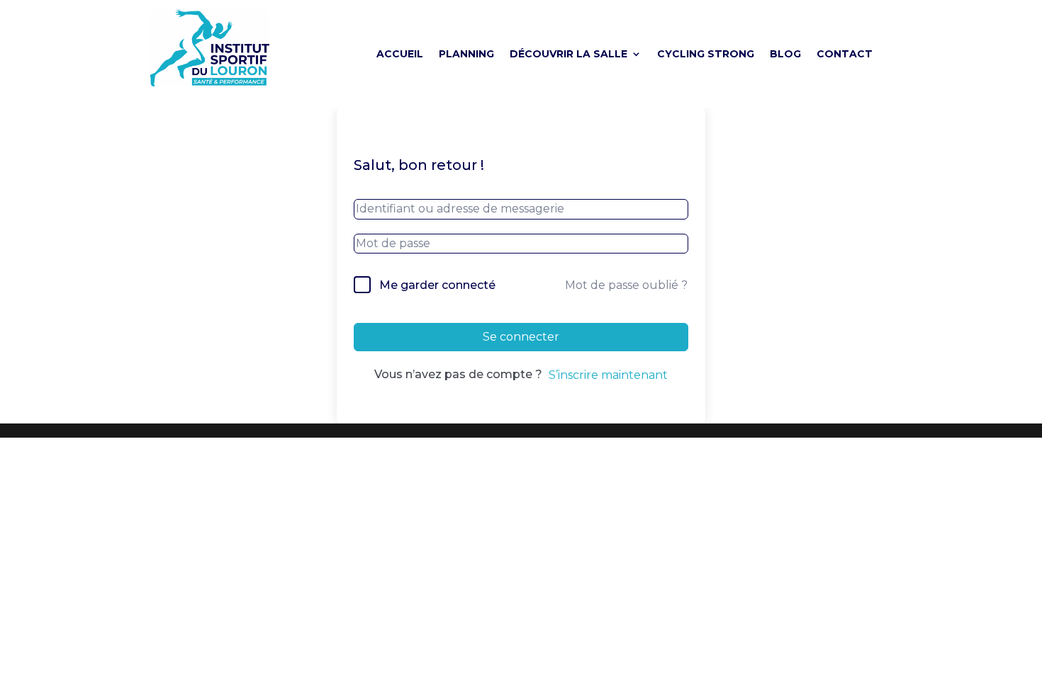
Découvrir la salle (568, 54)
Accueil (399, 54)
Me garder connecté (437, 285)
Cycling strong (705, 54)
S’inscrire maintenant (608, 375)
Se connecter (521, 336)
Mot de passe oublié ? (626, 285)
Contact (845, 54)
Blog (785, 54)
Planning (466, 54)
